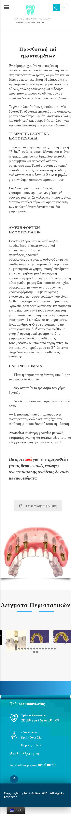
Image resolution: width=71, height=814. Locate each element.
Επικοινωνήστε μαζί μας (41, 506)
